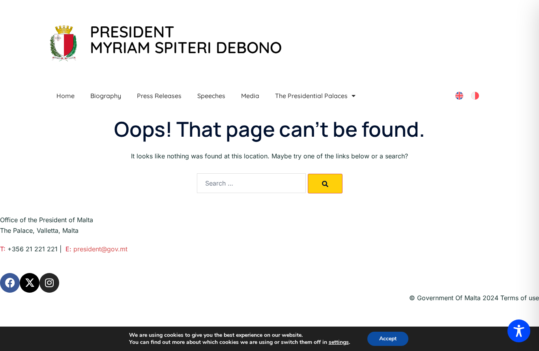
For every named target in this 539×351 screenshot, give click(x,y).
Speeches (211, 96)
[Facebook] (10, 283)
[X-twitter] (29, 283)
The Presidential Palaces (311, 96)
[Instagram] (49, 283)
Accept (388, 338)
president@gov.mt (100, 249)
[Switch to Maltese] (475, 96)
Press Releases (159, 96)
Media (250, 96)
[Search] (325, 183)
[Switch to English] (459, 96)
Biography (105, 96)
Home (65, 96)
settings (339, 342)
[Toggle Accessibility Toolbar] (519, 331)
